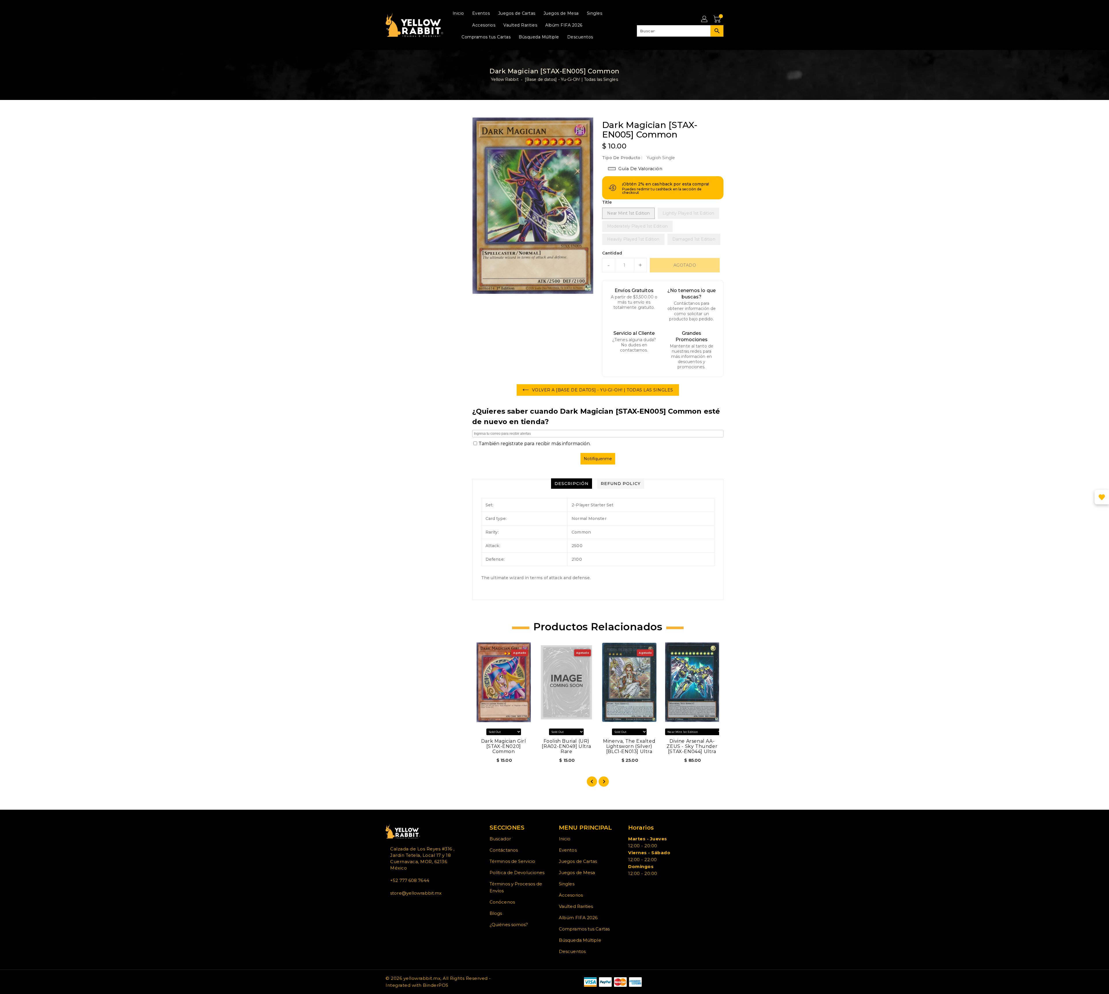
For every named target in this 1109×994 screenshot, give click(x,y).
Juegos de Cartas (578, 861)
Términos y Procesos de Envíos (516, 887)
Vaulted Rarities (576, 906)
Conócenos (502, 902)
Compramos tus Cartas (584, 929)
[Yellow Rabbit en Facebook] (387, 905)
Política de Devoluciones (517, 872)
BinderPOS (436, 985)
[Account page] (704, 19)
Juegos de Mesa (577, 872)
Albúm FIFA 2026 (578, 917)
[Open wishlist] (1102, 497)
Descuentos (572, 951)
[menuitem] (458, 13)
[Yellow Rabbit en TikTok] (405, 905)
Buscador (500, 838)
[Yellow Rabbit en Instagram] (396, 905)
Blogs (496, 913)
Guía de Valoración (640, 168)
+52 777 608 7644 (409, 880)
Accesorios (571, 895)
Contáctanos (504, 850)
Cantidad (612, 253)
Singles (566, 884)
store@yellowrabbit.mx (416, 893)
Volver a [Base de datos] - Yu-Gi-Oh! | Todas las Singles (602, 390)
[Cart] (717, 19)
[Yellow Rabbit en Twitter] (392, 905)
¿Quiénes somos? (509, 924)
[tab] (571, 483)
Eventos (568, 850)
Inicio (565, 838)
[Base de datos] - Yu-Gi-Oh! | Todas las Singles (571, 79)
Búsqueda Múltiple (580, 940)
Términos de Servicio (512, 861)
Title (607, 202)
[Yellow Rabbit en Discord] (401, 905)
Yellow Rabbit (504, 79)
